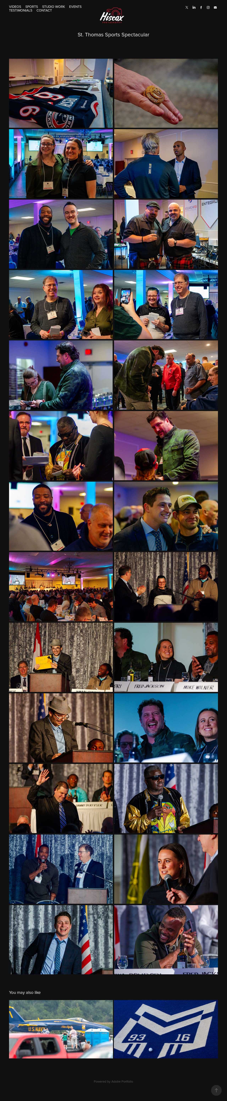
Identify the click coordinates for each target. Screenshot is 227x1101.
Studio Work (53, 6)
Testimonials (20, 10)
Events (75, 6)
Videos (15, 6)
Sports (31, 6)
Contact (44, 10)
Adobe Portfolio (122, 1081)
